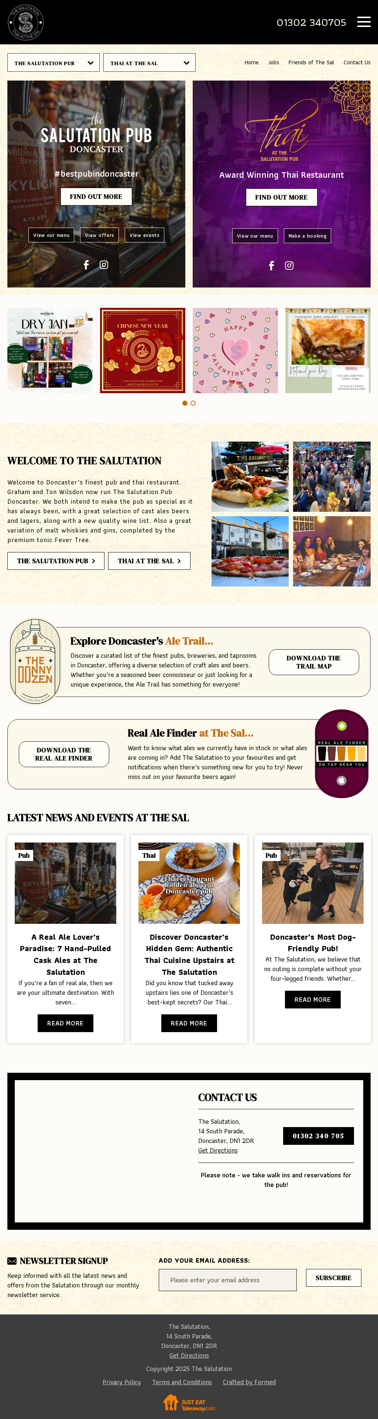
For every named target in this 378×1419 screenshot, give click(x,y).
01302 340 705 (318, 1135)
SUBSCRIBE (333, 1277)
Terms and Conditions (182, 1382)
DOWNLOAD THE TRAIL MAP (314, 662)
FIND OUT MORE (96, 196)
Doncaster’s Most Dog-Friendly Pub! (313, 942)
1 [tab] (185, 403)
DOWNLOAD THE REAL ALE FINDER (64, 754)
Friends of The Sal (311, 62)
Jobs (273, 62)
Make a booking (308, 236)
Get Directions (218, 1150)
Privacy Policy (122, 1382)
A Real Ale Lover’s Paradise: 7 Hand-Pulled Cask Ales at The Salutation (65, 954)
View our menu (51, 235)
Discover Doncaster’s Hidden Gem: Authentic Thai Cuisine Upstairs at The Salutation (189, 954)
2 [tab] (193, 403)
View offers (99, 235)
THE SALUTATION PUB (44, 63)
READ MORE (65, 1023)
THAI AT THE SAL (134, 63)
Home (252, 62)
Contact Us (357, 62)
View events (144, 235)
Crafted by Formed (249, 1382)
